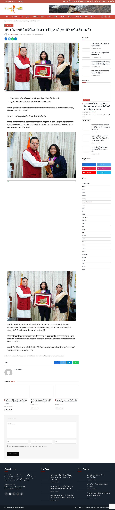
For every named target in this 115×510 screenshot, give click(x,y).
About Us (81, 507)
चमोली (83, 214)
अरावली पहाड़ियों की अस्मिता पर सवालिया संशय (100, 45)
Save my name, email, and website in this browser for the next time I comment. (28, 446)
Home (5, 21)
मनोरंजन (62, 16)
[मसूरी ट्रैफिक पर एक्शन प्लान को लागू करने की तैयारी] (86, 73)
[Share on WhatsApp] (12, 38)
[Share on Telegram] (15, 38)
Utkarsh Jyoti (14, 34)
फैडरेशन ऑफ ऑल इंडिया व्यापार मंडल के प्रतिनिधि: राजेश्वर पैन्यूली (101, 63)
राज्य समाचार (84, 254)
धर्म (83, 233)
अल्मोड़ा (83, 186)
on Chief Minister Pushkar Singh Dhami (37, 356)
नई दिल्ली (84, 236)
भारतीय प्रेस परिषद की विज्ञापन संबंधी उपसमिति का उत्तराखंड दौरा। (100, 149)
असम (83, 190)
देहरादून (83, 230)
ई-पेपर (93, 16)
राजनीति (35, 16)
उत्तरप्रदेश (84, 199)
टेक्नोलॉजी (78, 16)
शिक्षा (42, 16)
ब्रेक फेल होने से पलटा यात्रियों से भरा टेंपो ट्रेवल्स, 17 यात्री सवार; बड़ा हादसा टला (41, 401)
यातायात (83, 248)
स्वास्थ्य (49, 16)
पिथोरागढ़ (84, 242)
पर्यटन (83, 239)
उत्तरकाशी (84, 196)
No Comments (38, 34)
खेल (55, 16)
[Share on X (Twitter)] (9, 38)
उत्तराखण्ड (14, 16)
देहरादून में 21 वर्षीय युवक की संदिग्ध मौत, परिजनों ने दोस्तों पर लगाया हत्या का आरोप (66, 401)
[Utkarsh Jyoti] (13, 9)
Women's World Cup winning (56, 356)
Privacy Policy (100, 507)
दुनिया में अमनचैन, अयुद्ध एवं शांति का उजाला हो (101, 54)
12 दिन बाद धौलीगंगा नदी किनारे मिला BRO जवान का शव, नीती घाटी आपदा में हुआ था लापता (75, 1)
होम (7, 16)
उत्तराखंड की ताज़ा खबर (86, 202)
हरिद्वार (83, 270)
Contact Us (108, 507)
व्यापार (70, 16)
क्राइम (86, 16)
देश (22, 16)
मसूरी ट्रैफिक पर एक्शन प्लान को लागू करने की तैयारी (100, 72)
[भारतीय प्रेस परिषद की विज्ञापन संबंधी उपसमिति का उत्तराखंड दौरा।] (86, 149)
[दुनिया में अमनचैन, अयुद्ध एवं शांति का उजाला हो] (86, 54)
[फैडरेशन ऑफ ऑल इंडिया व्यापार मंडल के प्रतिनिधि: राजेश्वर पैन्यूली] (86, 64)
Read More (9, 410)
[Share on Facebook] (5, 38)
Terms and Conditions (90, 507)
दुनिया (27, 16)
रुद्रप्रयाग (84, 257)
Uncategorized (85, 183)
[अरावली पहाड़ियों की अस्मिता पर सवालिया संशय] (86, 45)
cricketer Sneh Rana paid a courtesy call (15, 356)
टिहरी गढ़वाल (84, 217)
